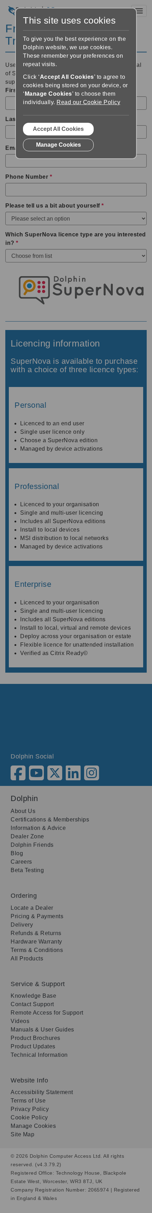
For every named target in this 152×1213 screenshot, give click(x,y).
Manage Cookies (58, 145)
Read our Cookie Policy (88, 102)
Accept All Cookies (58, 129)
